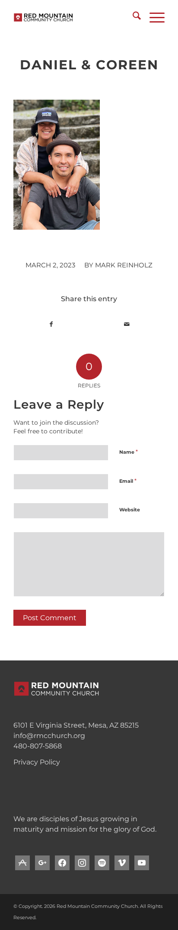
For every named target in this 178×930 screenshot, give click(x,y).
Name (128, 451)
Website (129, 510)
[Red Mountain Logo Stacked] (73, 17)
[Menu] (153, 17)
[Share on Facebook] (51, 324)
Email (128, 480)
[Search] (132, 17)
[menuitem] (132, 17)
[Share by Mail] (126, 324)
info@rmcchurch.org (49, 736)
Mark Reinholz (124, 265)
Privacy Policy (36, 762)
